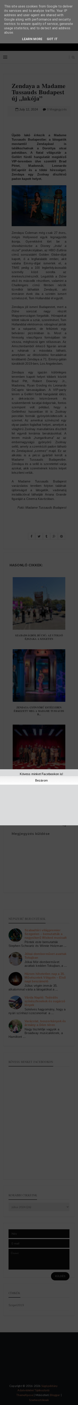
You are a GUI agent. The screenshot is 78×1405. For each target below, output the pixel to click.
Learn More (32, 39)
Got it (52, 39)
